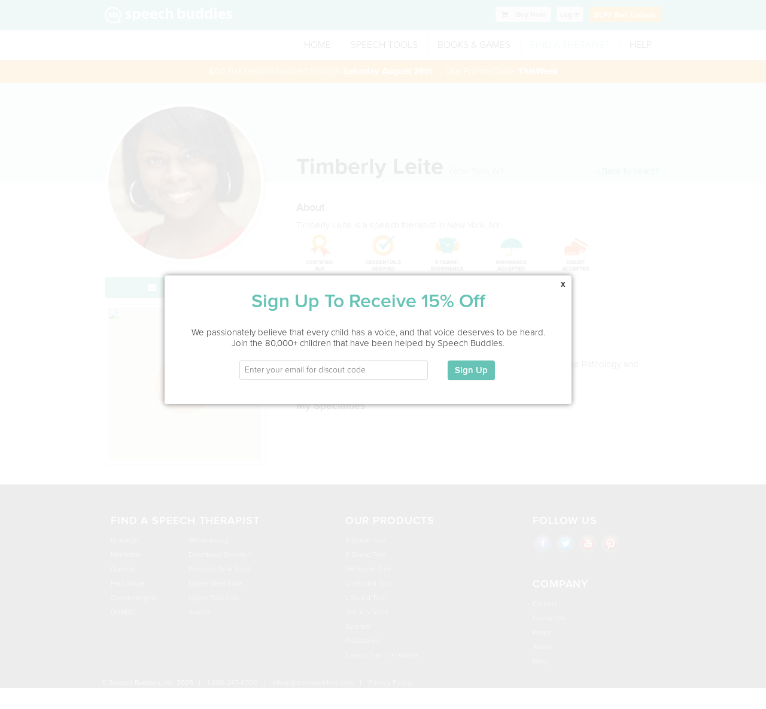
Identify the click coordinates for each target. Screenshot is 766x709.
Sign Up (471, 370)
